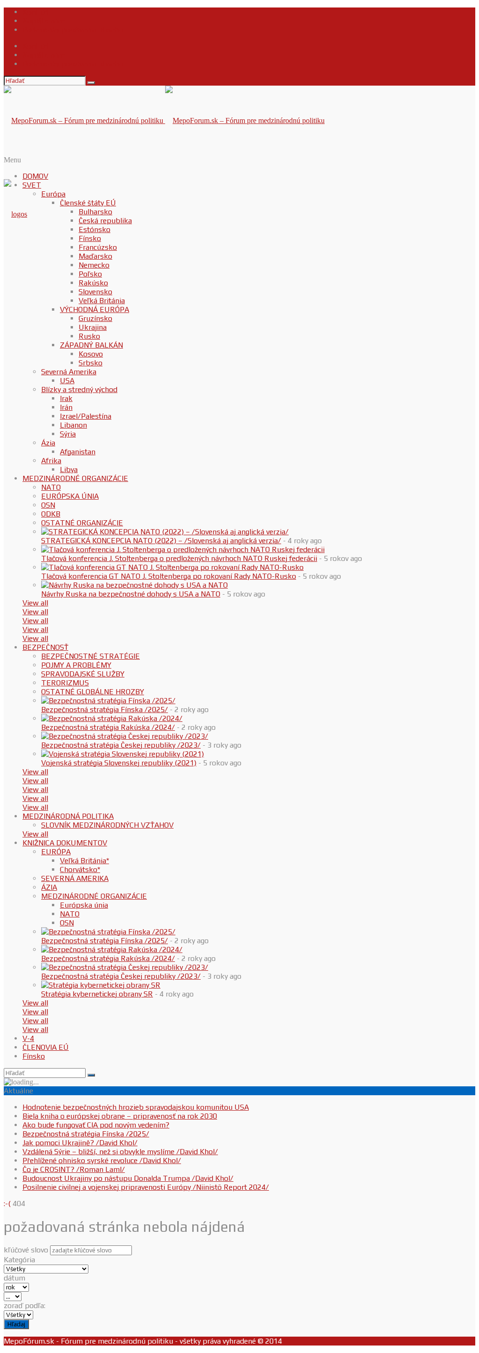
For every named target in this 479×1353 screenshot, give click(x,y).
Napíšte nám (43, 20)
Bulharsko (95, 211)
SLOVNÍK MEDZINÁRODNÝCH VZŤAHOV (107, 825)
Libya (69, 469)
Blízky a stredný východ (79, 389)
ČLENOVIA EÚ (45, 1047)
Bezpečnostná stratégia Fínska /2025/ (104, 709)
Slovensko (95, 291)
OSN (48, 505)
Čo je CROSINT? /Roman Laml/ (73, 1169)
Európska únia (84, 905)
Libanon (73, 425)
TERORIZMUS (65, 682)
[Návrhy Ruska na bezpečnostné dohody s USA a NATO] (134, 585)
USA (67, 380)
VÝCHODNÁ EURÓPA (94, 309)
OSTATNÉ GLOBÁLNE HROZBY (92, 691)
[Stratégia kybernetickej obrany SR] (100, 985)
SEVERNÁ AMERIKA (75, 878)
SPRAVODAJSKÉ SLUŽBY (82, 673)
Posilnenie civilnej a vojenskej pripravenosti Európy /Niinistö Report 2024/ (145, 1187)
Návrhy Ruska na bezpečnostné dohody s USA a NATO (130, 593)
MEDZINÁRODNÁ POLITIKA (68, 816)
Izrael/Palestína (85, 416)
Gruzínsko (95, 318)
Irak (66, 398)
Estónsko (94, 229)
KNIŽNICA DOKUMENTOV (64, 842)
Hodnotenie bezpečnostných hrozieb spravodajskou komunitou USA (135, 1107)
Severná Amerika (68, 371)
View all (35, 602)
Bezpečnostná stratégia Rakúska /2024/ (108, 727)
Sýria (68, 433)
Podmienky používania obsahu (72, 29)
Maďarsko (95, 256)
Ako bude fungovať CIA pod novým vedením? (95, 1124)
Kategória (19, 1259)
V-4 (28, 1038)
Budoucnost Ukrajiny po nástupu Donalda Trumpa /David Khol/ (127, 1178)
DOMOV (35, 176)
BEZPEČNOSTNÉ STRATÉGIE (90, 656)
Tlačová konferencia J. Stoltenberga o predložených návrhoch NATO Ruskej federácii (179, 558)
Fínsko (90, 238)
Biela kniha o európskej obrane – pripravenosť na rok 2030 (119, 1116)
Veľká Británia (102, 300)
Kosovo (91, 353)
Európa (53, 193)
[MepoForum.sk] (15, 214)
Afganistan (77, 451)
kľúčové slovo (26, 1249)
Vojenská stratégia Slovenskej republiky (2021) (118, 762)
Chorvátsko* (80, 869)
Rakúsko (93, 282)
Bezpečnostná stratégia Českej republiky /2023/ (121, 745)
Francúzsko (98, 247)
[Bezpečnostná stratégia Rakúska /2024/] (111, 718)
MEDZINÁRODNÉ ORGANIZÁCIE (75, 478)
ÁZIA (49, 887)
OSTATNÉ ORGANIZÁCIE (82, 522)
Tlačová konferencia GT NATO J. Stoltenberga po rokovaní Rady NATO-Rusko (168, 576)
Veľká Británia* (84, 860)
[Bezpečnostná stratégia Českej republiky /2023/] (124, 736)
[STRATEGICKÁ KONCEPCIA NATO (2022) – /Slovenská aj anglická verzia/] (165, 531)
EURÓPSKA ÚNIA (70, 496)
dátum (14, 1277)
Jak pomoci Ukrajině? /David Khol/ (80, 1142)
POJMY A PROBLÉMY (76, 665)
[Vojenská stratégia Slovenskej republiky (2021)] (122, 753)
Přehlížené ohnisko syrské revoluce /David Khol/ (101, 1160)
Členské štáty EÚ (88, 202)
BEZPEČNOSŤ (45, 647)
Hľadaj (16, 1324)
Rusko (89, 336)
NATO (51, 487)
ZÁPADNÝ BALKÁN (91, 345)
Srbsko (90, 362)
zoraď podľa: (24, 1305)
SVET (31, 185)
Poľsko (90, 273)
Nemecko (94, 265)
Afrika (51, 460)
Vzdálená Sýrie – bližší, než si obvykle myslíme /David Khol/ (120, 1151)
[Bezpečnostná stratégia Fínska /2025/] (108, 700)
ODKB (50, 513)
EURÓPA (56, 851)
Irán (66, 407)
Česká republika (105, 220)
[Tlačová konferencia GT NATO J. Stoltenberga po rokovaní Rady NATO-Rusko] (172, 567)
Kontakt (35, 11)
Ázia (48, 442)
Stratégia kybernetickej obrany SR (97, 993)
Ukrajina (93, 327)
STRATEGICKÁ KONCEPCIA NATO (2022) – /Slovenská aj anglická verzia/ (161, 540)
